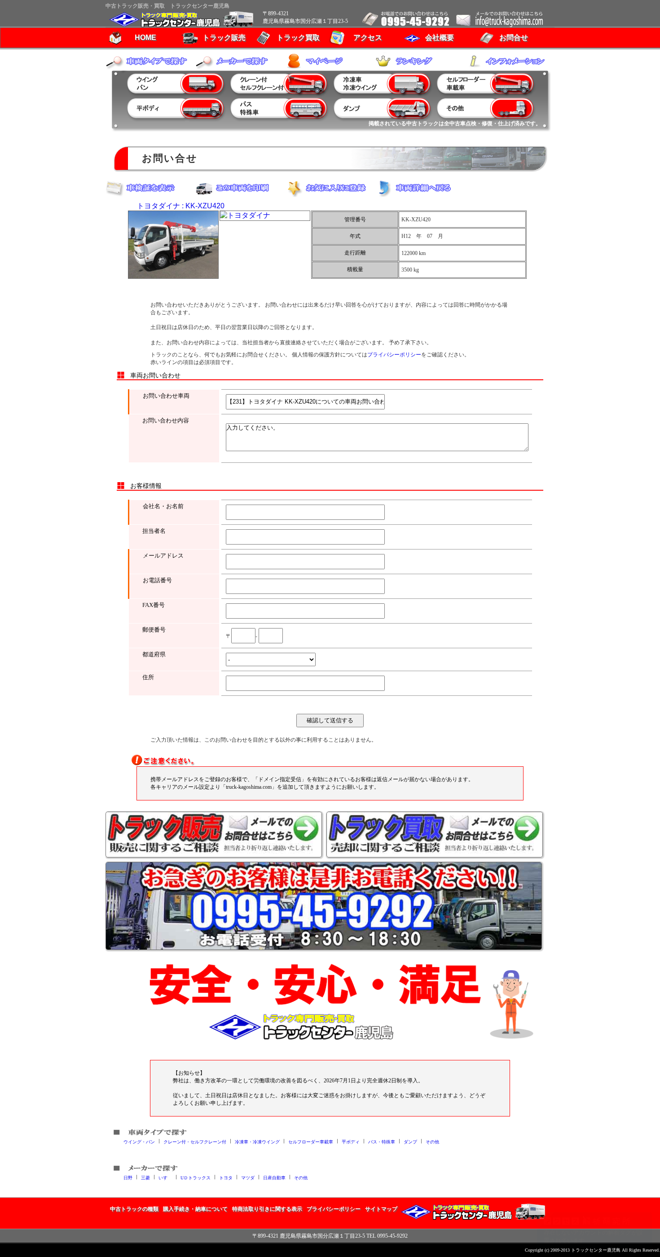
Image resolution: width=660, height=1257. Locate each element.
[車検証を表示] (150, 188)
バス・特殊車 (381, 1141)
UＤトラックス (195, 1177)
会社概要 (439, 37)
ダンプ (410, 1141)
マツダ (248, 1177)
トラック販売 (224, 37)
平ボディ (351, 1141)
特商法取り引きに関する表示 (267, 1209)
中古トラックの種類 (134, 1209)
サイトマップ (381, 1209)
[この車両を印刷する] (240, 188)
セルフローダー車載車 (310, 1141)
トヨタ (226, 1177)
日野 (127, 1177)
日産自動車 (274, 1177)
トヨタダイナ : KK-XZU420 (180, 206)
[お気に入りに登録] (330, 188)
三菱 (145, 1177)
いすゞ (165, 1177)
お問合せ (513, 37)
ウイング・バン (139, 1141)
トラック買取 (298, 37)
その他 (432, 1141)
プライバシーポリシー (394, 355)
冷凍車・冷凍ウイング (257, 1141)
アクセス (367, 37)
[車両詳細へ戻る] (420, 188)
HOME (145, 37)
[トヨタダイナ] (173, 245)
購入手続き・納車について (195, 1209)
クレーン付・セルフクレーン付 (194, 1141)
